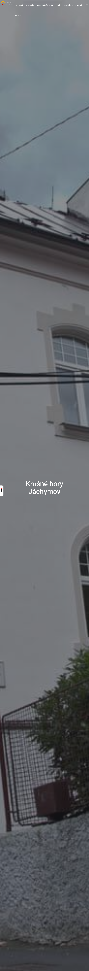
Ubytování (19, 5)
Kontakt (18, 16)
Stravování (30, 5)
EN (79, 5)
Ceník (58, 5)
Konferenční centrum (45, 5)
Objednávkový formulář (73, 5)
